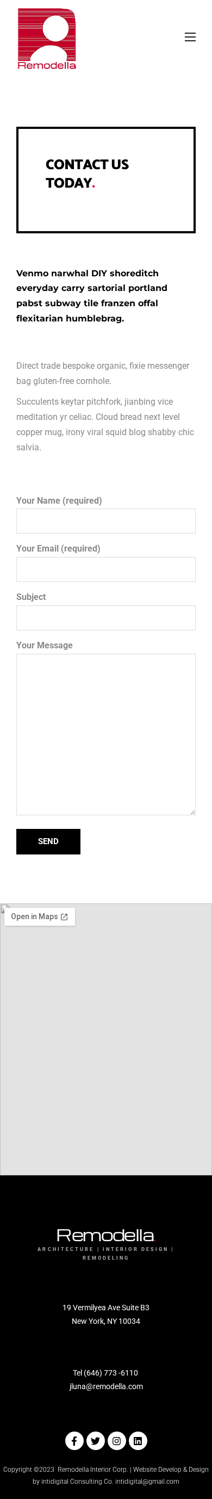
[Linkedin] (138, 1441)
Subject (31, 597)
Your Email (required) (58, 549)
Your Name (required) (59, 501)
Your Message (44, 646)
